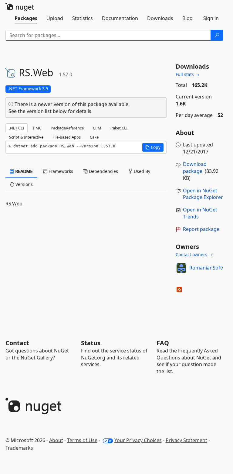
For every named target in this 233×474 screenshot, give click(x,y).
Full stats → (187, 74)
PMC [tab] (37, 128)
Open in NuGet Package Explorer (203, 194)
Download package (195, 167)
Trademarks (19, 448)
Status (90, 343)
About (56, 440)
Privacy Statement (186, 440)
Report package (201, 229)
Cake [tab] (94, 137)
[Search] (217, 35)
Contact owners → (194, 254)
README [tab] (23, 171)
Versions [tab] (23, 184)
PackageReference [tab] (67, 128)
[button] (153, 147)
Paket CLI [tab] (118, 128)
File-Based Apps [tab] (66, 137)
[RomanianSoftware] (181, 268)
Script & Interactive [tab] (26, 137)
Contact (17, 343)
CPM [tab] (97, 128)
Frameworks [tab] (60, 171)
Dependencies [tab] (103, 171)
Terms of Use (82, 440)
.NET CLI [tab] (16, 128)
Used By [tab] (141, 171)
